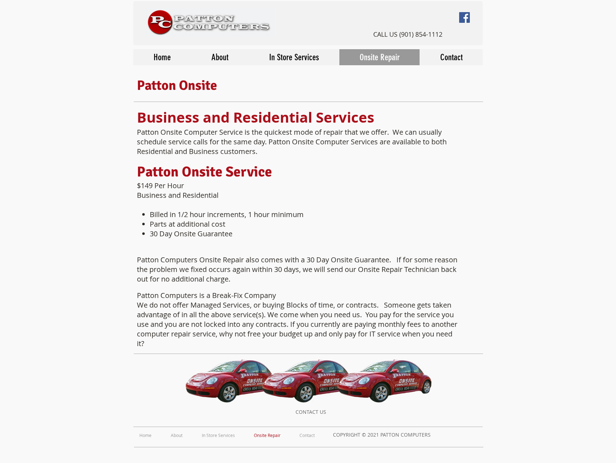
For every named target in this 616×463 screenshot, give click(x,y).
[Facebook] (464, 17)
